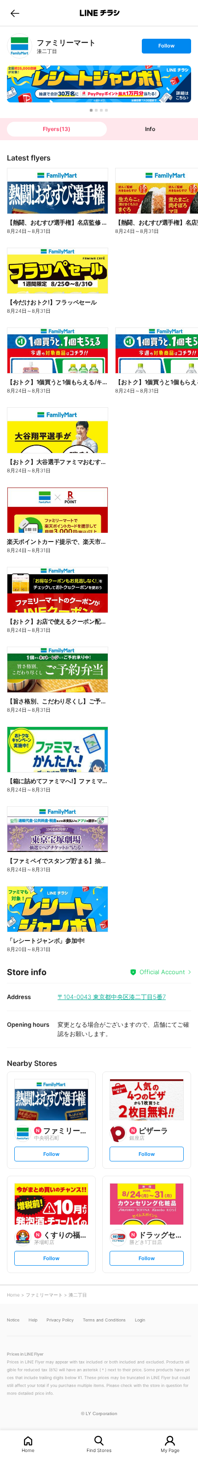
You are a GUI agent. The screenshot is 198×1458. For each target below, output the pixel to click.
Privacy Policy (60, 1320)
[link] (19, 46)
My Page (170, 1449)
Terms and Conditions (104, 1320)
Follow (166, 48)
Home (28, 1449)
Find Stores (99, 1449)
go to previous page (15, 13)
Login (140, 1320)
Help (33, 1320)
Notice (13, 1320)
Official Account (162, 972)
